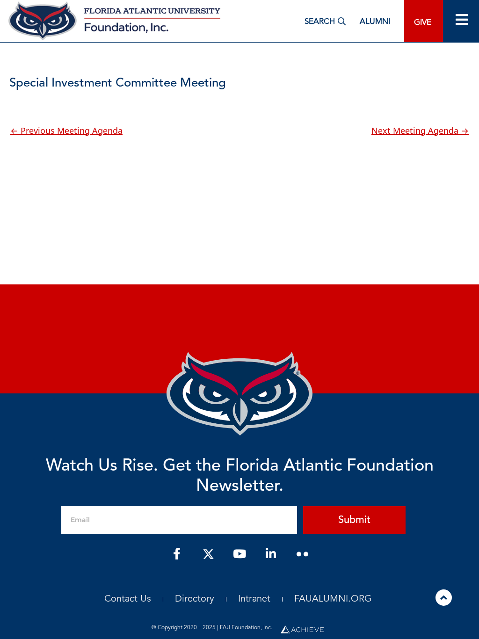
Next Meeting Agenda (420, 130)
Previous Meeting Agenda (66, 130)
